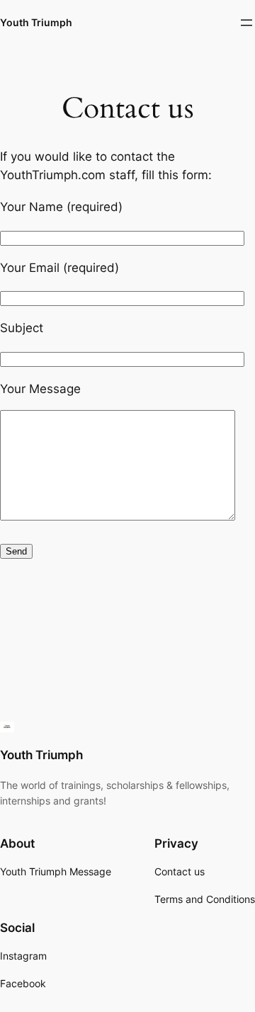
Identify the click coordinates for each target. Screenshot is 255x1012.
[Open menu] (246, 22)
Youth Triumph (36, 22)
